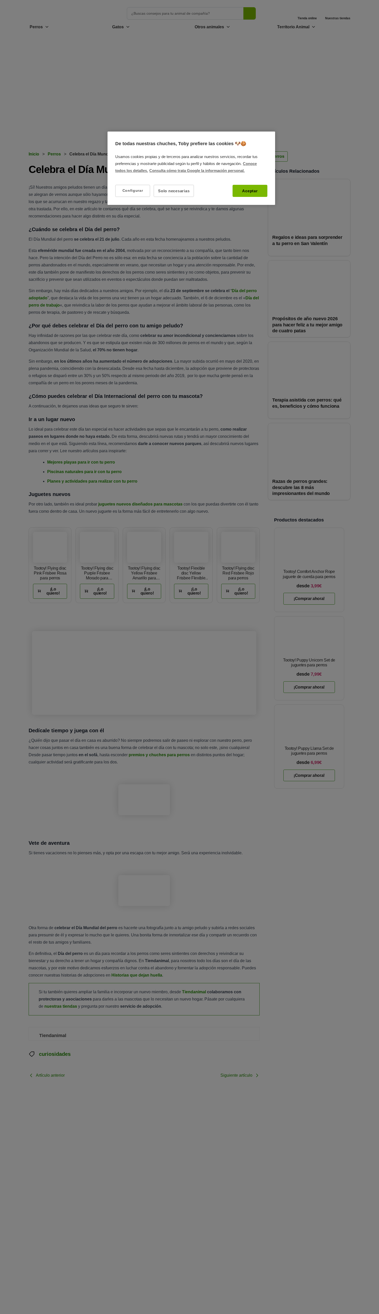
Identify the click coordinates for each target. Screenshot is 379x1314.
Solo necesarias (174, 191)
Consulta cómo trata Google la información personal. (197, 170)
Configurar (132, 190)
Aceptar (250, 191)
